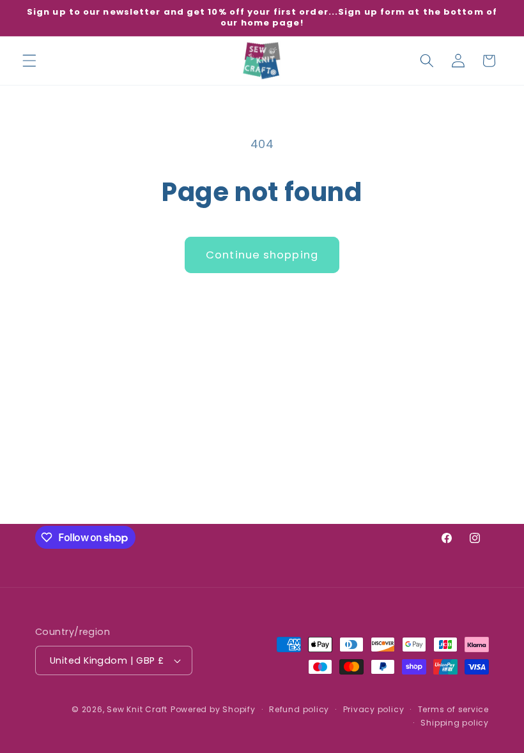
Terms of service (453, 709)
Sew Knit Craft (137, 709)
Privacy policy (374, 709)
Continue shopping (262, 255)
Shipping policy (454, 722)
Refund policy (299, 709)
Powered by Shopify (213, 709)
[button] (29, 60)
